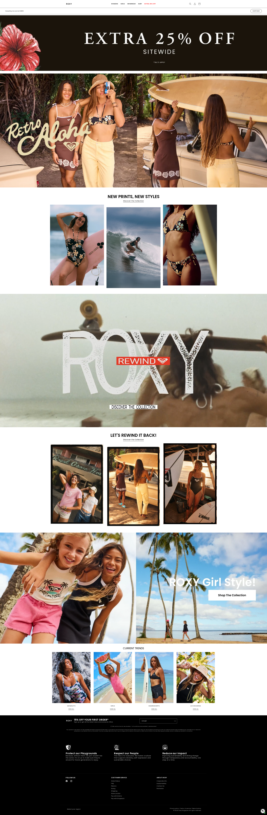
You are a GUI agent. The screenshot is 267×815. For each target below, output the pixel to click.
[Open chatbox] (262, 811)
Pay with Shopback (117, 798)
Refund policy (196, 808)
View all (71, 709)
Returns (113, 786)
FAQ (112, 783)
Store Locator (115, 793)
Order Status (115, 781)
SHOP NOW (256, 11)
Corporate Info (162, 781)
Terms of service (185, 808)
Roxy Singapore (183, 810)
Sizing (113, 788)
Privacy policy (174, 808)
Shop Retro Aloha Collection (14, 11)
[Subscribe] (174, 721)
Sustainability (161, 783)
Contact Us (160, 786)
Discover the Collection (133, 201)
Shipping (114, 791)
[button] (114, 4)
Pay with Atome (116, 796)
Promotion (160, 788)
